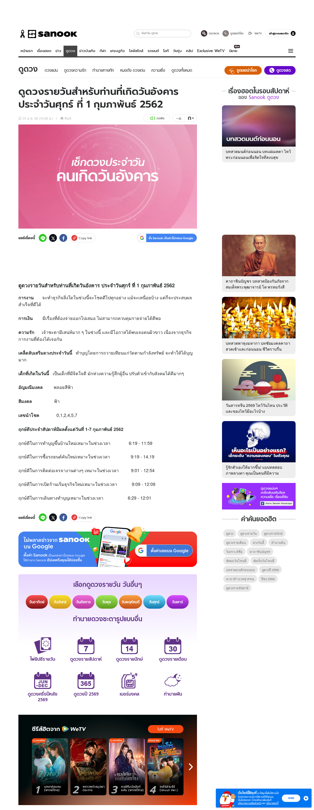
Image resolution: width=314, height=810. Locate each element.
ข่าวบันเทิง (87, 51)
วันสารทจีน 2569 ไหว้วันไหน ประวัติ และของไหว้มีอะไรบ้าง (257, 408)
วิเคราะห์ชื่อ (234, 551)
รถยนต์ (153, 51)
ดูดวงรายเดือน (236, 542)
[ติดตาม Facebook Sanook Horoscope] (259, 495)
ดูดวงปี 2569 (270, 569)
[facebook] (63, 238)
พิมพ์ (68, 118)
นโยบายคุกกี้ (272, 803)
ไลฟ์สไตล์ (136, 51)
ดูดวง (70, 51)
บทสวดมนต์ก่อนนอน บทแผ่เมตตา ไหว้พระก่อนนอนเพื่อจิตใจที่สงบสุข (258, 154)
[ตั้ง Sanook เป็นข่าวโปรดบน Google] (107, 547)
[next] (191, 767)
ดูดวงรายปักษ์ (273, 533)
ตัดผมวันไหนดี (236, 560)
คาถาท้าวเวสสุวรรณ (240, 579)
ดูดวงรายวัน (248, 533)
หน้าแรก (27, 51)
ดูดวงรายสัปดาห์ (237, 588)
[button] (138, 33)
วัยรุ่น (177, 51)
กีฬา (103, 51)
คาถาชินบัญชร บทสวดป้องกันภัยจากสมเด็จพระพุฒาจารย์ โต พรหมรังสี (257, 284)
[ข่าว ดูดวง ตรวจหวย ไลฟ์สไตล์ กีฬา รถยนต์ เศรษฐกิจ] (47, 33)
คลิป (189, 51)
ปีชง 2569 (268, 579)
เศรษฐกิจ (117, 51)
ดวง (26, 285)
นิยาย (233, 51)
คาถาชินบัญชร (260, 551)
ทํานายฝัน (278, 542)
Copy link (85, 238)
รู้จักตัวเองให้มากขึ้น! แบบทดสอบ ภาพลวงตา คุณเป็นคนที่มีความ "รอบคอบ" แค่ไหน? (254, 473)
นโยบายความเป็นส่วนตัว (250, 803)
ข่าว (58, 51)
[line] (43, 238)
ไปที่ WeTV (165, 729)
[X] (53, 238)
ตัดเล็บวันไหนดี (263, 560)
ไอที (166, 51)
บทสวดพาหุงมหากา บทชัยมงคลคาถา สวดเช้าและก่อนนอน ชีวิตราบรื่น (258, 346)
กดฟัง (160, 118)
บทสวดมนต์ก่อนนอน (240, 569)
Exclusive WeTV (211, 51)
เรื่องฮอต (44, 51)
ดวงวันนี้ (258, 542)
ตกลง (291, 797)
